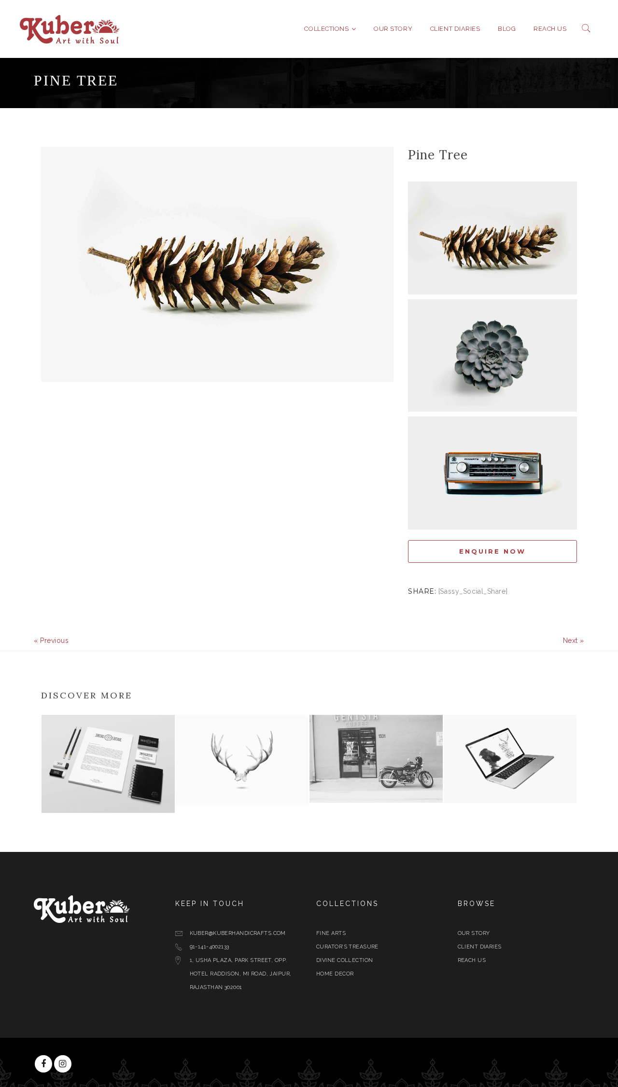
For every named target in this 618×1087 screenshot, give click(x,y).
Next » (573, 640)
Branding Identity (95, 792)
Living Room (212, 785)
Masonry (195, 797)
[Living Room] (298, 798)
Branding (61, 805)
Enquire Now (492, 551)
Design (459, 795)
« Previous (51, 640)
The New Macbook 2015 (506, 783)
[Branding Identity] (164, 805)
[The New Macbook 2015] (566, 796)
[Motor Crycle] (432, 795)
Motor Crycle (350, 782)
